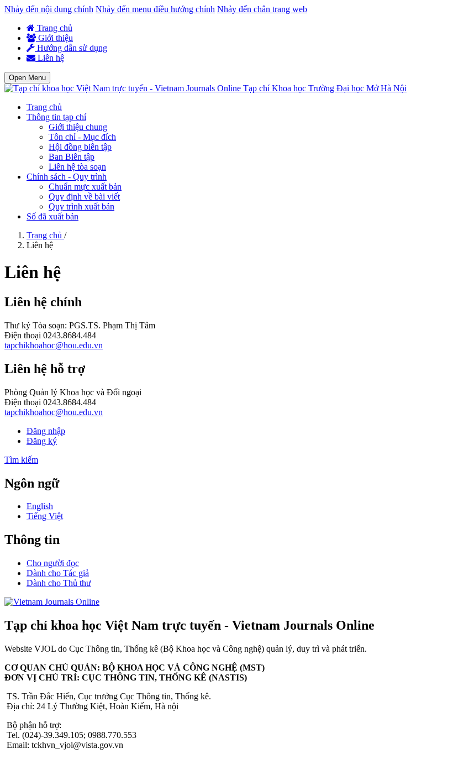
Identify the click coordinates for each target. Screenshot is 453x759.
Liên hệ (49, 57)
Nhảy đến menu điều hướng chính (155, 9)
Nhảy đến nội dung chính (48, 9)
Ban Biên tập (71, 156)
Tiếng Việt (45, 516)
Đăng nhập (46, 431)
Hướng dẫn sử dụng (71, 48)
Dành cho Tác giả (58, 573)
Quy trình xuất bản (81, 206)
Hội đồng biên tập (80, 146)
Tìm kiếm (21, 459)
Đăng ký (42, 441)
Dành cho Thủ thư (59, 583)
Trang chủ (53, 28)
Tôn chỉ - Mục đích (82, 137)
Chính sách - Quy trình (67, 176)
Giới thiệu (54, 38)
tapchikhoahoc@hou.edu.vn (53, 345)
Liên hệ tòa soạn (77, 166)
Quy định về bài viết (84, 196)
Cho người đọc (53, 563)
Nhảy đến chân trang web (262, 9)
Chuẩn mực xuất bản (85, 186)
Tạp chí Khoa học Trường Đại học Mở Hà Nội (325, 88)
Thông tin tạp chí (56, 117)
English (40, 506)
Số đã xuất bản (52, 216)
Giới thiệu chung (78, 127)
